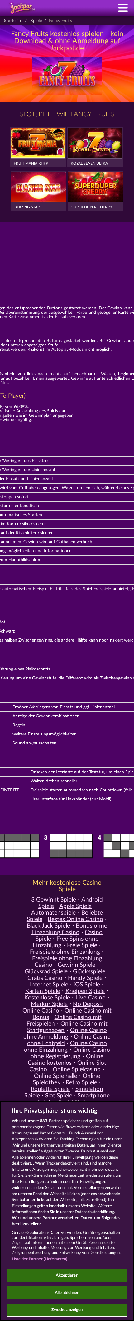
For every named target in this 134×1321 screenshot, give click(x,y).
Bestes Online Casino (75, 919)
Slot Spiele (58, 1096)
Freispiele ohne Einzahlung (65, 952)
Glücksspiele (89, 972)
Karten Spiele (42, 991)
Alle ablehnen (67, 1293)
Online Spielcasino (77, 1070)
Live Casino (90, 998)
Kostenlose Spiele (47, 998)
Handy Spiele (85, 978)
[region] (67, 1211)
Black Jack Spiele (48, 926)
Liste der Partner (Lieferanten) (40, 1259)
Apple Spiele (75, 906)
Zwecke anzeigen (67, 1310)
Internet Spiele (49, 985)
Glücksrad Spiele (46, 972)
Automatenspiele (53, 913)
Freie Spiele (82, 945)
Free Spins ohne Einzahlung (65, 942)
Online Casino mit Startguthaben (67, 1027)
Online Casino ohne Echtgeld (69, 1040)
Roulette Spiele (50, 1089)
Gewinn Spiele (76, 965)
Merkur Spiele (49, 1004)
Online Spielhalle (55, 1076)
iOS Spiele (87, 985)
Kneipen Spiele (85, 991)
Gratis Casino (44, 978)
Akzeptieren (67, 1275)
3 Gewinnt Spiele (53, 900)
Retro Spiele (81, 1083)
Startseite (13, 21)
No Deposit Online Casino (62, 1007)
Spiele (36, 21)
